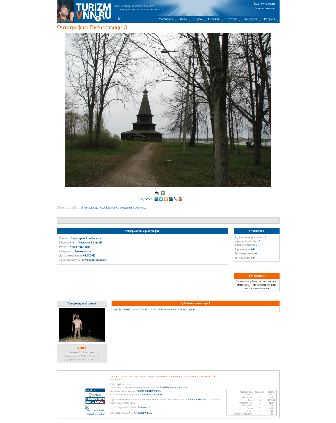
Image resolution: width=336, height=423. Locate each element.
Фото (183, 19)
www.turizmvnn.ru (199, 399)
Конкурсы (250, 19)
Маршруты (166, 19)
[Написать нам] (119, 18)
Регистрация (268, 3)
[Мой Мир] (170, 199)
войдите (144, 309)
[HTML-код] (157, 193)
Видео (197, 19)
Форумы (269, 19)
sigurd (81, 347)
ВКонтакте (144, 407)
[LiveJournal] (175, 199)
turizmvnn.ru (145, 412)
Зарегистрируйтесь (246, 281)
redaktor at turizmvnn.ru (175, 387)
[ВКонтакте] (156, 199)
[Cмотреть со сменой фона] (163, 193)
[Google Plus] (180, 199)
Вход (256, 3)
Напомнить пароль (264, 8)
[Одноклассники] (166, 199)
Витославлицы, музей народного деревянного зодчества (114, 207)
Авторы (232, 19)
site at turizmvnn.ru (152, 394)
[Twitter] (161, 199)
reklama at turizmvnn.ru (148, 390)
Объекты (214, 19)
